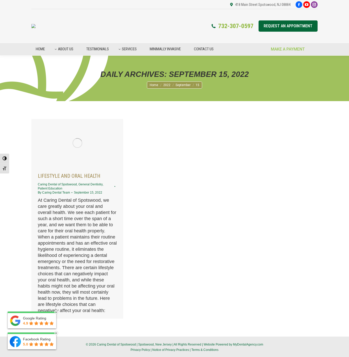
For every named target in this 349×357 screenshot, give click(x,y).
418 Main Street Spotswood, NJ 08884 (262, 5)
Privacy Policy (140, 350)
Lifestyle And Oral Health (69, 176)
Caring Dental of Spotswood (57, 184)
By (54, 192)
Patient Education (50, 188)
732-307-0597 (235, 26)
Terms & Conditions (204, 350)
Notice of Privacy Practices (170, 350)
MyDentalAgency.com (248, 344)
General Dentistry (90, 184)
